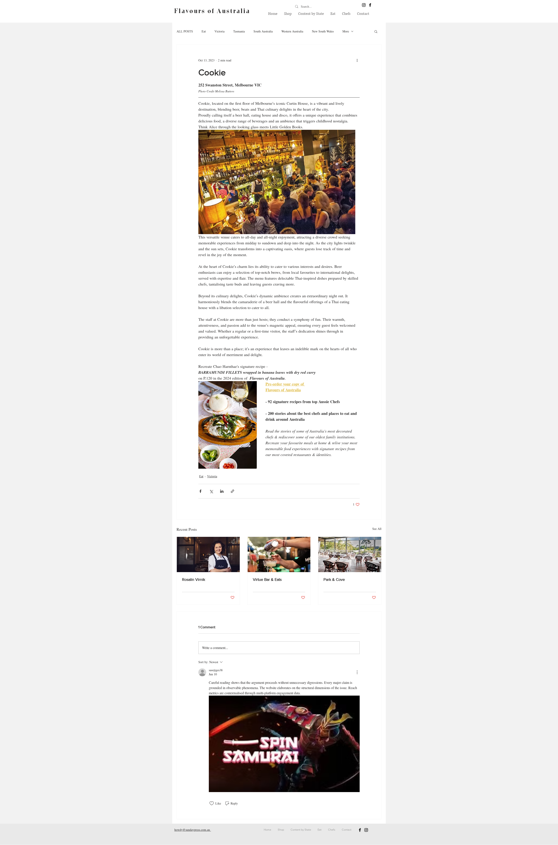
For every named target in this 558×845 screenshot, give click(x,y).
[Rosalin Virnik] (208, 554)
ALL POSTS (185, 31)
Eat (204, 31)
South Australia (263, 31)
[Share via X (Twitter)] (211, 491)
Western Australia (292, 31)
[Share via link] (232, 491)
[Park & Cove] (349, 554)
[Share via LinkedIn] (222, 491)
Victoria (219, 31)
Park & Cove (334, 579)
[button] (311, 13)
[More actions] (357, 60)
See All (376, 529)
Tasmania (239, 31)
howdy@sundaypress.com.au (192, 830)
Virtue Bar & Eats (267, 579)
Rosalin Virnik (193, 579)
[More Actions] (357, 672)
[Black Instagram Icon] (363, 5)
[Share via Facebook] (200, 491)
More (345, 31)
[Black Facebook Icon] (370, 5)
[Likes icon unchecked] (211, 803)
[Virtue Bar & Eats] (279, 554)
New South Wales (323, 31)
